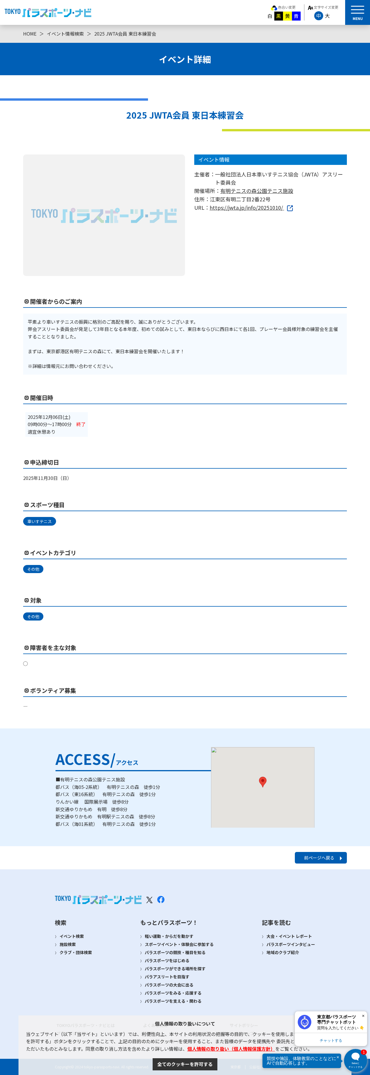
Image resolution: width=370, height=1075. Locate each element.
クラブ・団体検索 (76, 952)
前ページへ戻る (319, 858)
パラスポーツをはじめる (167, 960)
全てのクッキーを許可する (185, 1064)
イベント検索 (72, 936)
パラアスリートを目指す (167, 977)
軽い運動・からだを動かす (169, 936)
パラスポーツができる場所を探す (175, 968)
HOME (29, 33)
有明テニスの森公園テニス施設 (256, 190)
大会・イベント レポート (289, 936)
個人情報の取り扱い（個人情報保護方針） (231, 1048)
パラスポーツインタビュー (291, 944)
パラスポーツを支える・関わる (173, 1001)
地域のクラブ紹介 (283, 952)
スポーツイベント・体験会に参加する (179, 944)
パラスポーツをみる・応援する (173, 993)
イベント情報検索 (65, 33)
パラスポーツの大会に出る (169, 985)
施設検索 (68, 944)
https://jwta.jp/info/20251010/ (247, 207)
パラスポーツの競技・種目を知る (175, 952)
